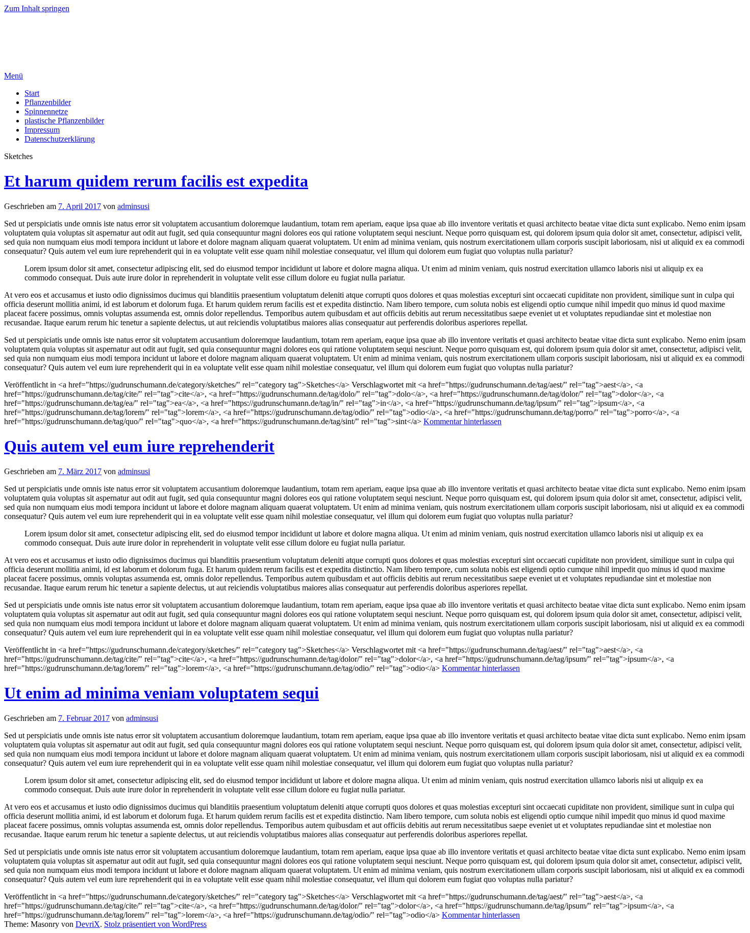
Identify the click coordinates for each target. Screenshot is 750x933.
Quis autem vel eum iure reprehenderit (139, 446)
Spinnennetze (46, 111)
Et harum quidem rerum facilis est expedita (156, 181)
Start (31, 93)
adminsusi (133, 206)
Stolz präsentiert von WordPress (155, 924)
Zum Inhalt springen (36, 8)
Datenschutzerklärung (59, 139)
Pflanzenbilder (47, 102)
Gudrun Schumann (72, 33)
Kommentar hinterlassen (462, 421)
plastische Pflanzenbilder (64, 120)
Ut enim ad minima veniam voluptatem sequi (161, 693)
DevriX (88, 924)
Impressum (42, 129)
